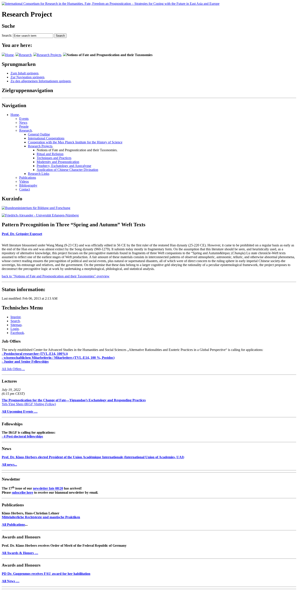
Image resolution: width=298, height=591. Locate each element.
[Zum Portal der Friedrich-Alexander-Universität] (40, 215)
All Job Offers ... (13, 369)
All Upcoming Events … (20, 411)
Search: (7, 35)
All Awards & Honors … (20, 553)
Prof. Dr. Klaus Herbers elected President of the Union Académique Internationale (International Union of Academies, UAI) (93, 457)
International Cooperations (46, 138)
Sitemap (16, 325)
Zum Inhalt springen (24, 73)
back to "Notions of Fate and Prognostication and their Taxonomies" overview (56, 276)
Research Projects (49, 55)
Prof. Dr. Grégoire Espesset (22, 234)
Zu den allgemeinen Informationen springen (40, 81)
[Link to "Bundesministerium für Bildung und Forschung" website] (36, 208)
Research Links (38, 173)
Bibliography (28, 185)
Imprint (15, 317)
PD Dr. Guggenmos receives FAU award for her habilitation (46, 574)
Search (15, 321)
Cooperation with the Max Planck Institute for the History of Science (75, 142)
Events (24, 118)
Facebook (17, 333)
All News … (10, 581)
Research (25, 55)
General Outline (39, 134)
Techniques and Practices (54, 158)
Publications (27, 177)
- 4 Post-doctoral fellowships (22, 436)
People (24, 126)
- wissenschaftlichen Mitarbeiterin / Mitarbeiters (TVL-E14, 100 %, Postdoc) (58, 357)
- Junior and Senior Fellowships (25, 361)
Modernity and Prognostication (58, 162)
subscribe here (22, 492)
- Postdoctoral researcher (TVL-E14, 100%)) (35, 354)
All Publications (13, 524)
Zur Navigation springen (27, 77)
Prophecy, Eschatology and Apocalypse (64, 166)
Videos (24, 181)
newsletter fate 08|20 (48, 488)
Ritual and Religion (50, 154)
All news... (9, 464)
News (23, 122)
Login (14, 329)
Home (9, 55)
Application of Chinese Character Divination (67, 170)
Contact (24, 189)
